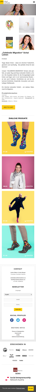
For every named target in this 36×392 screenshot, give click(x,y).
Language (18, 290)
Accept (31, 388)
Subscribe (18, 309)
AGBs (18, 335)
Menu (34, 2)
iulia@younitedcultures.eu (18, 279)
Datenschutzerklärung (18, 336)
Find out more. (20, 388)
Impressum (18, 333)
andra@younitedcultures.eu (18, 278)
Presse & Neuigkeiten (18, 331)
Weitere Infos (18, 328)
